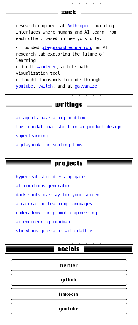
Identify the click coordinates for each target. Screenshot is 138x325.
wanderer (46, 66)
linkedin (69, 294)
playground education (66, 47)
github (69, 279)
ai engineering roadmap (43, 221)
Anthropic (78, 25)
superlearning (31, 135)
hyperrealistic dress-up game (50, 176)
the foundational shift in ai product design (68, 126)
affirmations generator (43, 185)
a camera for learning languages (54, 203)
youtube (24, 86)
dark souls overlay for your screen (57, 194)
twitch (45, 86)
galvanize (86, 86)
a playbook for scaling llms (49, 144)
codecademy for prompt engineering (56, 212)
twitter (69, 265)
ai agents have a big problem (50, 117)
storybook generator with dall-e (54, 230)
